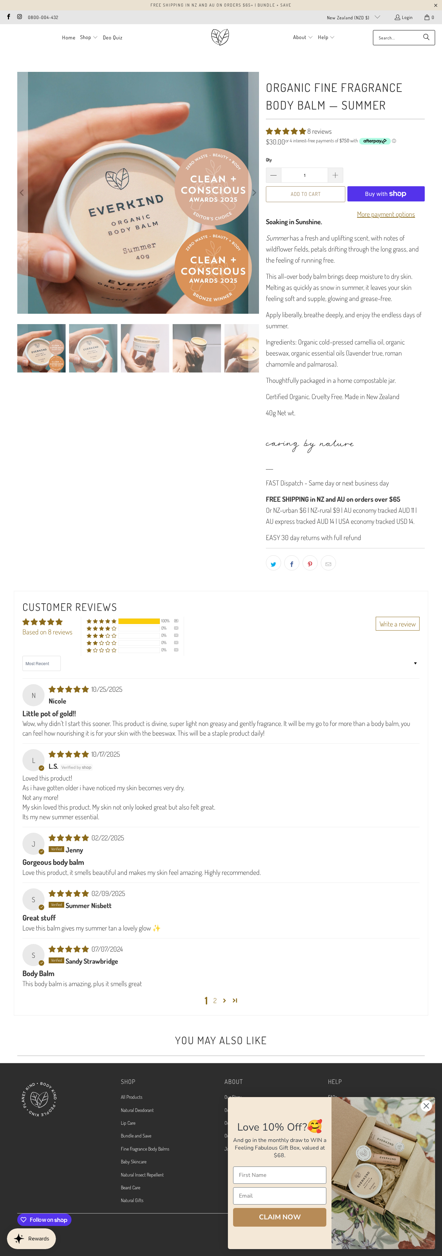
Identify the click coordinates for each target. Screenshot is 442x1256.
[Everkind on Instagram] (19, 17)
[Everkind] (220, 37)
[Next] (253, 193)
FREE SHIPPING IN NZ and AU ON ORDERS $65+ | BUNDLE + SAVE (221, 5)
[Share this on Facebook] (291, 562)
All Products (131, 1097)
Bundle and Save (136, 1136)
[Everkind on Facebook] (8, 17)
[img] (69, 688)
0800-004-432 (43, 17)
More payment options (386, 213)
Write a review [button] (397, 623)
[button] (89, 38)
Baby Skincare (133, 1161)
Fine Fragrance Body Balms (145, 1149)
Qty (269, 159)
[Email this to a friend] (328, 562)
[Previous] (22, 193)
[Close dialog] (426, 1106)
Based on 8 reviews (47, 631)
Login (407, 17)
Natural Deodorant (137, 1110)
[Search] (426, 37)
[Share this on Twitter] (273, 562)
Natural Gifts (132, 1200)
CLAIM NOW (280, 1217)
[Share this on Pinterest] (310, 562)
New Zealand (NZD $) (349, 17)
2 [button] (215, 1000)
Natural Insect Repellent (142, 1175)
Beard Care (130, 1187)
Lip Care (128, 1123)
